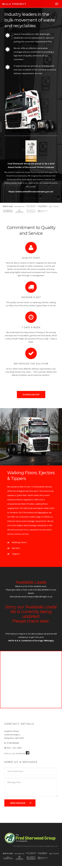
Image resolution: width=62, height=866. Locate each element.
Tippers (16, 553)
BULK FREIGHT (14, 3)
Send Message (17, 803)
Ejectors (16, 548)
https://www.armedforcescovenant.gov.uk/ (31, 191)
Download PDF (31, 394)
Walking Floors (19, 542)
